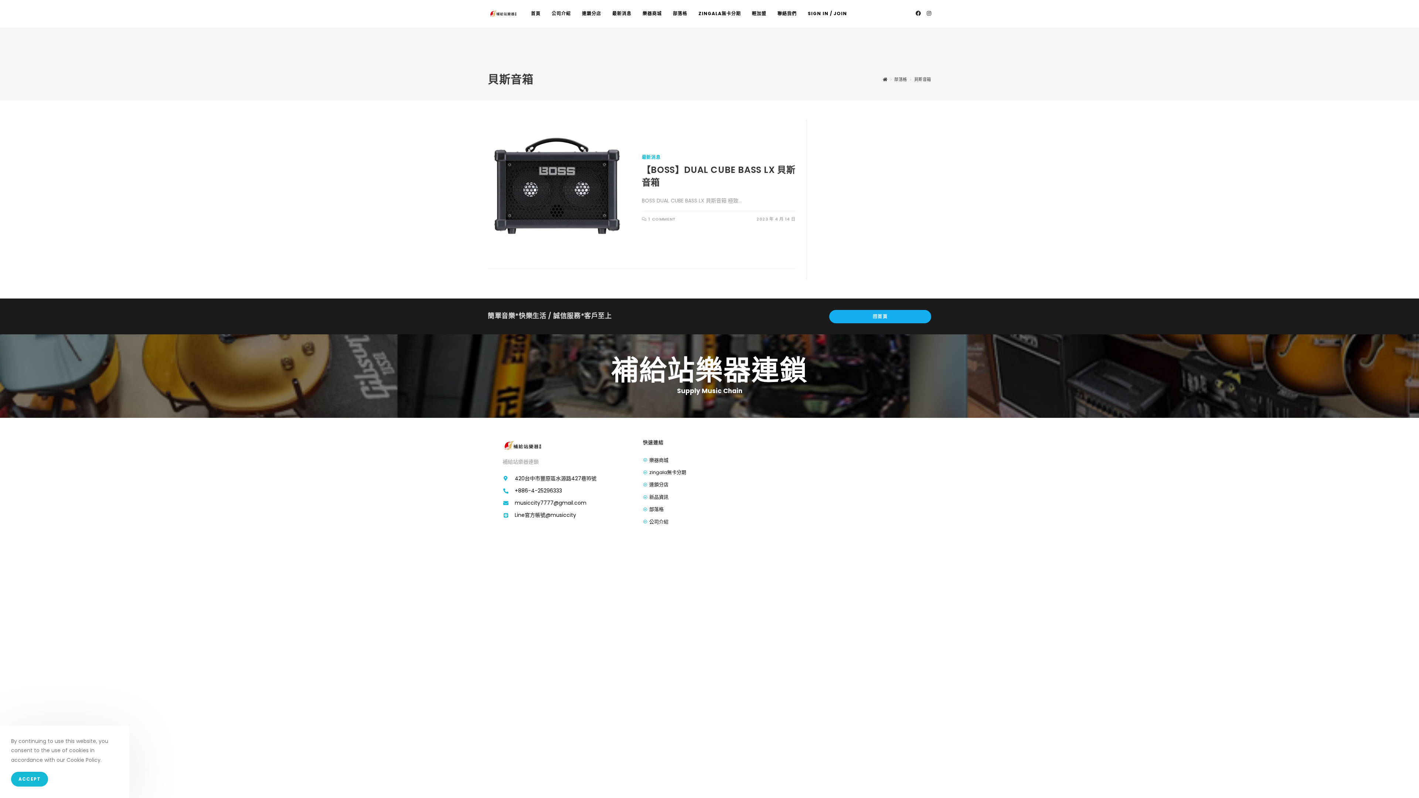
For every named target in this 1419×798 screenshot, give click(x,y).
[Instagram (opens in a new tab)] (929, 13)
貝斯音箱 (922, 79)
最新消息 (651, 157)
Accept (29, 779)
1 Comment (662, 219)
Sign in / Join (827, 13)
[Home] (885, 79)
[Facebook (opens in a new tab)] (918, 13)
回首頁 (880, 316)
